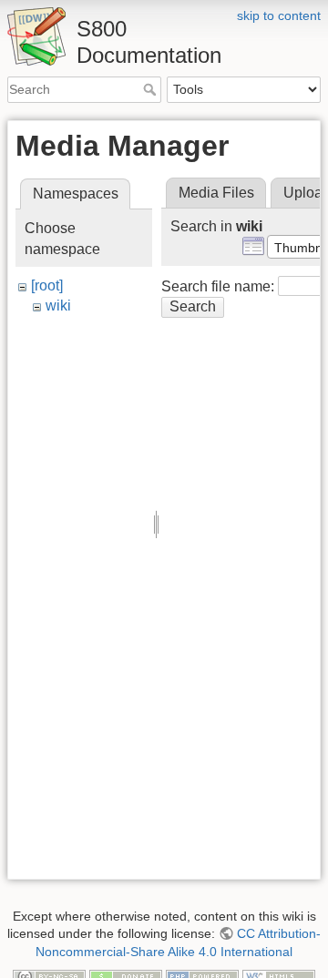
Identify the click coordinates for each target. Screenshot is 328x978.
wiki (58, 305)
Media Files (216, 192)
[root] (47, 285)
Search (151, 89)
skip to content (279, 15)
